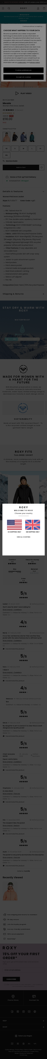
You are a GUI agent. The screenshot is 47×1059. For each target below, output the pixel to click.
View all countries (23, 537)
